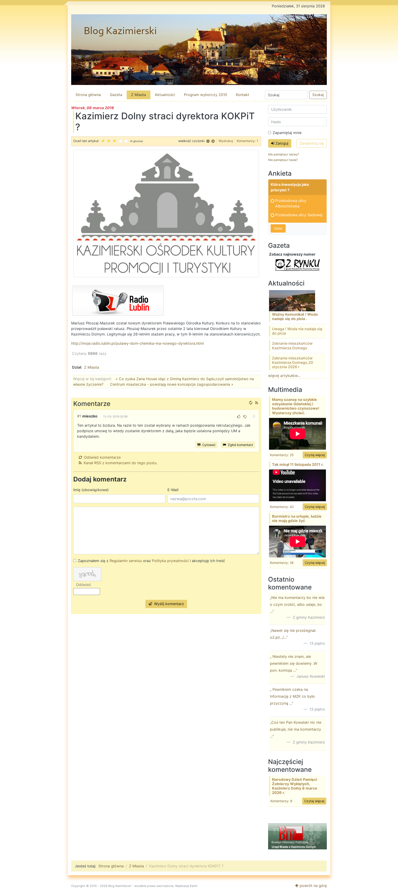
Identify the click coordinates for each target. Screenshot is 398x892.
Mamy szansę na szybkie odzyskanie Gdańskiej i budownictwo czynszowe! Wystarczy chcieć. (295, 406)
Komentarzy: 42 (282, 507)
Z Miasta (138, 94)
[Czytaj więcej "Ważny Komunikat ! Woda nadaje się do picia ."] (292, 300)
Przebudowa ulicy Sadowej (298, 215)
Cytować (208, 445)
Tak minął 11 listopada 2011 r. (298, 464)
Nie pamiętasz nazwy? (283, 154)
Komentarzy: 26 (282, 563)
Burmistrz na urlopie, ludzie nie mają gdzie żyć (297, 518)
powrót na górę (312, 885)
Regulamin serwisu (126, 560)
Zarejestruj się (311, 143)
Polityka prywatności (170, 560)
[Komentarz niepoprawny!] (245, 416)
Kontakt (242, 94)
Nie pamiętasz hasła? (283, 160)
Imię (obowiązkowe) (91, 489)
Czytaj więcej (315, 455)
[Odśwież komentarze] (250, 402)
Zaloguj (281, 143)
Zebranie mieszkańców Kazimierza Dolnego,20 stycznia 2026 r (292, 362)
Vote (278, 228)
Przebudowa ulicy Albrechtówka (290, 203)
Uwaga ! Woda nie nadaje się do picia (297, 330)
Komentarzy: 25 (282, 455)
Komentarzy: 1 (247, 141)
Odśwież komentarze (102, 457)
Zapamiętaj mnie (287, 132)
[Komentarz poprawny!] (238, 416)
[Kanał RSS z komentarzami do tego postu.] (256, 402)
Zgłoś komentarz (240, 445)
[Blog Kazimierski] (199, 49)
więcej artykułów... (284, 375)
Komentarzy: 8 (281, 801)
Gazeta (116, 94)
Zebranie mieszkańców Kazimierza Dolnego (292, 345)
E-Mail (173, 489)
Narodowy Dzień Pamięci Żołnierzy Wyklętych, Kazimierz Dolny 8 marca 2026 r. (294, 786)
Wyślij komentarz (168, 603)
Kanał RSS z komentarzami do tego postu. (120, 463)
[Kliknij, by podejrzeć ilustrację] (166, 213)
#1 (79, 416)
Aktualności (165, 94)
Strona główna (88, 94)
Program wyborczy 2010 (205, 94)
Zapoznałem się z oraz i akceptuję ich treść (151, 560)
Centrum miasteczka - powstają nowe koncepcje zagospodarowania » (171, 384)
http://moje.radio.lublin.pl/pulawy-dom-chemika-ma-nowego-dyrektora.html (137, 343)
